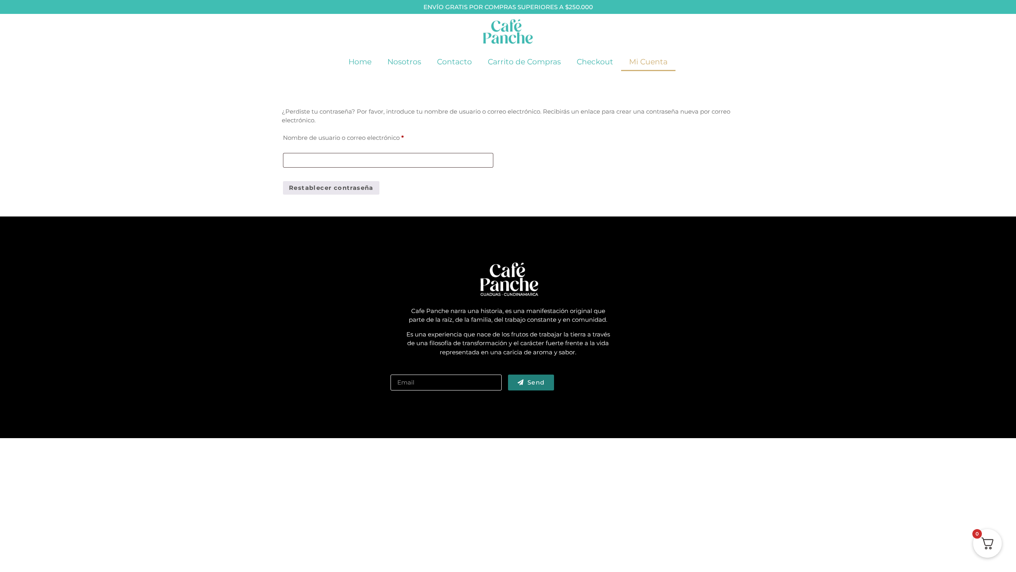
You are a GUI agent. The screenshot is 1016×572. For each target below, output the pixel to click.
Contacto (454, 61)
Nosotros (404, 61)
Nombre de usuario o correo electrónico (360, 136)
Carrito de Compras (524, 61)
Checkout (595, 61)
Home (359, 61)
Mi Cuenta (648, 61)
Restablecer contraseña (331, 187)
